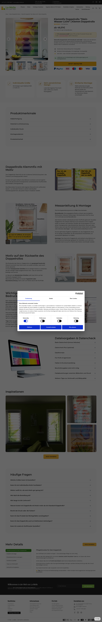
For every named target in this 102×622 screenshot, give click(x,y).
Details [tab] (51, 298)
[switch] (42, 321)
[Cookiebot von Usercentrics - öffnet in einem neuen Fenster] (76, 294)
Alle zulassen (72, 327)
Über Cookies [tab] (73, 298)
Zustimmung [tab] (28, 298)
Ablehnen (29, 327)
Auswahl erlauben (51, 327)
